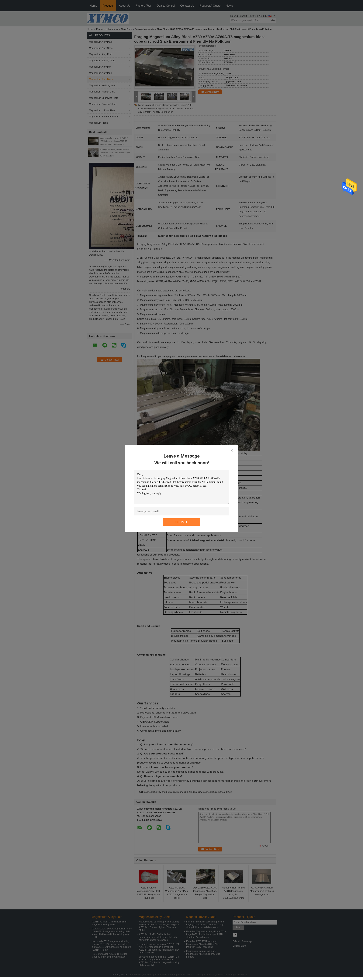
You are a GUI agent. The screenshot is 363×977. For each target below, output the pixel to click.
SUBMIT (181, 522)
